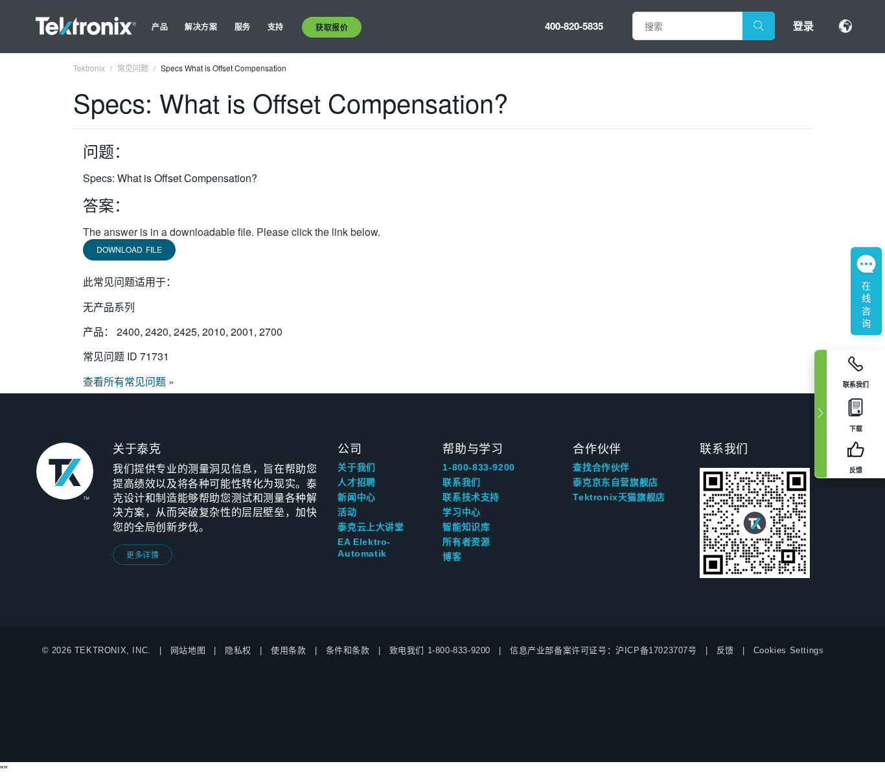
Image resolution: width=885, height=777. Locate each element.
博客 (451, 556)
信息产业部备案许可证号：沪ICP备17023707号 (603, 650)
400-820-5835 (574, 26)
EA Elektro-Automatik (364, 548)
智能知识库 (466, 527)
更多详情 (142, 554)
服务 (243, 26)
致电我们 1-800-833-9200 (439, 650)
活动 (347, 512)
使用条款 (288, 650)
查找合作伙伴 (601, 467)
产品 (160, 26)
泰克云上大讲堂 (371, 527)
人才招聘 (356, 482)
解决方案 (201, 26)
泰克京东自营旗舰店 (615, 482)
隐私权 (238, 650)
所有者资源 (466, 542)
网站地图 (187, 650)
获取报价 (332, 27)
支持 (276, 26)
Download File (129, 249)
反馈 (725, 650)
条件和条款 (348, 650)
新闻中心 (356, 497)
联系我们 (461, 482)
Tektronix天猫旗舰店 (619, 497)
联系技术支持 (471, 497)
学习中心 (461, 512)
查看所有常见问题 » (128, 381)
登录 (803, 25)
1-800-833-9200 (478, 467)
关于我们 (356, 467)
